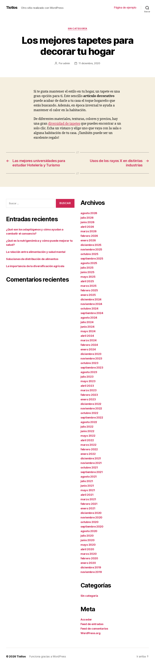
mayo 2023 (88, 381)
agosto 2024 (89, 317)
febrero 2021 (89, 503)
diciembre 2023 (91, 354)
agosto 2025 (89, 263)
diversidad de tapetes (64, 124)
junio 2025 (87, 272)
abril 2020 (87, 549)
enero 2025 (88, 294)
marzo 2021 (88, 499)
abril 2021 (87, 494)
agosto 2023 (89, 372)
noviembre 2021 (91, 463)
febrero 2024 (89, 344)
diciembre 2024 (91, 299)
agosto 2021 (89, 476)
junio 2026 (87, 222)
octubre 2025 (89, 254)
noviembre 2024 (91, 304)
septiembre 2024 (92, 313)
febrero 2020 (89, 558)
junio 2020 (87, 540)
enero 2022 (88, 453)
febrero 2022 (89, 449)
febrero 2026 (89, 235)
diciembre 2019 (91, 567)
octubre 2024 (89, 308)
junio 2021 (87, 485)
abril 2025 (87, 281)
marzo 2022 (88, 444)
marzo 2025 (88, 285)
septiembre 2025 (92, 258)
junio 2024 (87, 326)
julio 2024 (87, 322)
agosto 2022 (89, 422)
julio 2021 (87, 481)
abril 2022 (87, 440)
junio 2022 (87, 431)
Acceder (86, 619)
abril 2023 (87, 385)
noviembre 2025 (91, 249)
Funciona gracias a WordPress (47, 656)
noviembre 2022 (91, 408)
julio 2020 (87, 535)
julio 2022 (87, 426)
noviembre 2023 (91, 358)
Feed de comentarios (94, 628)
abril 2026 (87, 226)
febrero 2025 (89, 290)
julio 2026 (87, 217)
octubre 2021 (89, 467)
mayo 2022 (88, 435)
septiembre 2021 (92, 472)
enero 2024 (88, 349)
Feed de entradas (92, 624)
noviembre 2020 (91, 517)
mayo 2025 (88, 276)
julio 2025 (87, 267)
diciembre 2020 (91, 512)
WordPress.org (91, 633)
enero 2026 (88, 240)
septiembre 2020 (92, 526)
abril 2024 (87, 335)
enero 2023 (88, 399)
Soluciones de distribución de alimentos (32, 259)
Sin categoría (77, 28)
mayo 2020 (88, 544)
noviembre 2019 (91, 572)
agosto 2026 (89, 213)
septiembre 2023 (92, 367)
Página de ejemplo (125, 7)
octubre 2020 (90, 522)
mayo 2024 (88, 331)
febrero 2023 (89, 394)
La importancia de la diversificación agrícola (35, 266)
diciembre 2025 (91, 244)
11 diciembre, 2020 (89, 63)
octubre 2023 (89, 363)
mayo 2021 (88, 490)
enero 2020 (88, 562)
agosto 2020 (89, 531)
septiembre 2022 (92, 417)
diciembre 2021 (91, 458)
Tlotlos (11, 7)
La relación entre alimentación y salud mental (35, 251)
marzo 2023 (88, 390)
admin (66, 63)
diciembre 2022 (91, 403)
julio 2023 (87, 376)
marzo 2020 (89, 553)
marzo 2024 (88, 340)
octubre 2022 (89, 413)
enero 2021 (88, 508)
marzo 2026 (88, 231)
